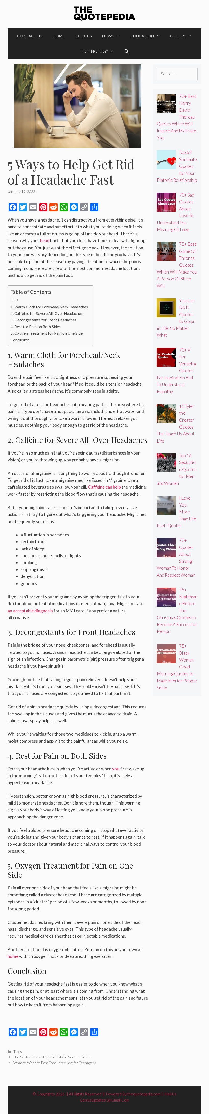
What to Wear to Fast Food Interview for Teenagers (54, 1062)
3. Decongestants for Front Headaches (43, 320)
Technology (94, 51)
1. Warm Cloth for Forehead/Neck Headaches (49, 307)
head (44, 240)
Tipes (17, 1051)
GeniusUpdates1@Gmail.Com (104, 1100)
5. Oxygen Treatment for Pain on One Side (46, 333)
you (115, 768)
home (13, 956)
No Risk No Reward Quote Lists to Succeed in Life (52, 1057)
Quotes (83, 35)
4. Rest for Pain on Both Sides (35, 326)
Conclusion (19, 340)
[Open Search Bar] (127, 51)
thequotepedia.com (143, 1094)
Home (58, 35)
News (108, 35)
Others (178, 35)
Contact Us (29, 35)
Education (142, 35)
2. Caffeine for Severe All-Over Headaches (46, 313)
